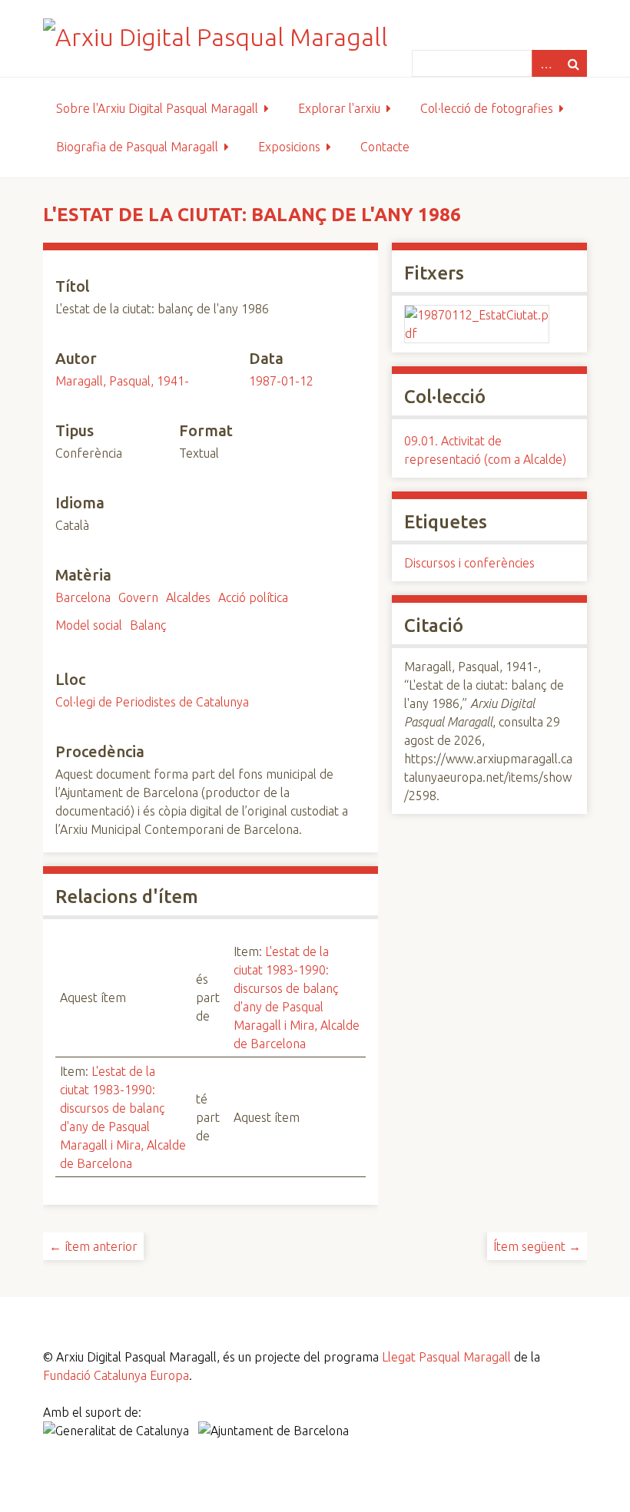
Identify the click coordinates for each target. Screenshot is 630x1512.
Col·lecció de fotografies (486, 108)
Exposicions (289, 147)
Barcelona (83, 597)
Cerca (573, 63)
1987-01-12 (281, 381)
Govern (138, 597)
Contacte (385, 147)
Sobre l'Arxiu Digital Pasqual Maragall (157, 108)
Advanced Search (545, 63)
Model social (88, 625)
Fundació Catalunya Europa (116, 1375)
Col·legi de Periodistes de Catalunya (152, 702)
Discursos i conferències (469, 563)
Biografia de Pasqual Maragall (137, 147)
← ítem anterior (93, 1246)
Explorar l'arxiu (339, 108)
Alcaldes (188, 597)
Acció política (253, 597)
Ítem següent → (537, 1246)
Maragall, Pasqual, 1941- (122, 381)
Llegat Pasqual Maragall (446, 1357)
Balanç (148, 625)
